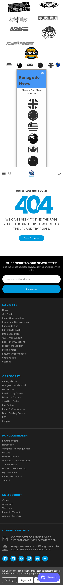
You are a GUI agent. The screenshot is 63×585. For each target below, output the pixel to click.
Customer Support (12, 337)
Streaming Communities (15, 322)
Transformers (9, 464)
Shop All (6, 421)
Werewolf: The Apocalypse (16, 460)
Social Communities (13, 318)
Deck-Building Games (13, 413)
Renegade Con (10, 326)
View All (6, 480)
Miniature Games (11, 397)
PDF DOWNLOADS (11, 329)
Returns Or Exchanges (14, 353)
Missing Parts (9, 349)
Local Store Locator (12, 345)
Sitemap (6, 361)
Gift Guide (7, 314)
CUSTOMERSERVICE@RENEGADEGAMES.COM (33, 540)
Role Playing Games (12, 393)
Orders (5, 500)
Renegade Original (12, 476)
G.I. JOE (6, 452)
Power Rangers (10, 440)
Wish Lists (7, 508)
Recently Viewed (11, 512)
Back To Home (31, 238)
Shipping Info (9, 357)
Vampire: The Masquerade (16, 448)
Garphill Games (10, 456)
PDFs (4, 417)
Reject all (25, 580)
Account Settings (11, 516)
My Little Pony (9, 472)
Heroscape (8, 389)
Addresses (7, 504)
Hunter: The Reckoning (14, 468)
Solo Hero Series (10, 401)
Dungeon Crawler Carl (14, 385)
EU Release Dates (11, 333)
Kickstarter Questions (13, 341)
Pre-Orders (8, 405)
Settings (9, 580)
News (5, 310)
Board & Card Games (13, 409)
